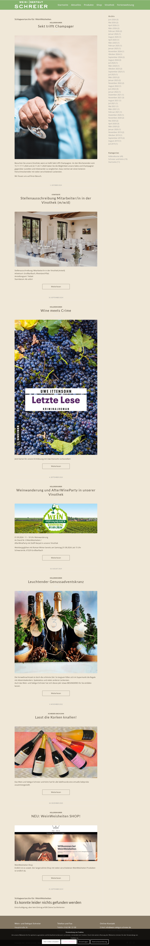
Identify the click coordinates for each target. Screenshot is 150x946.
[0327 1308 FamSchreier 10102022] (56, 97)
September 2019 (115, 138)
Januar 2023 (113, 80)
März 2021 (112, 109)
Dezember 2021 (114, 95)
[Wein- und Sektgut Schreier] (31, 5)
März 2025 (112, 43)
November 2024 (115, 51)
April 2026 (112, 25)
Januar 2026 (113, 34)
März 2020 (112, 126)
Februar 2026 (113, 31)
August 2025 (113, 37)
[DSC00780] (56, 239)
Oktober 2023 (114, 68)
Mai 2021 (112, 106)
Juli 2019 (111, 144)
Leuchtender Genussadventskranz (56, 582)
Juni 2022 (112, 89)
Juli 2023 (111, 74)
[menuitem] (63, 5)
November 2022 (115, 83)
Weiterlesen (56, 286)
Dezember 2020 (114, 115)
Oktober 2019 (114, 135)
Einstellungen (83, 942)
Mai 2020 (112, 121)
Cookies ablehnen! (69, 942)
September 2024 (115, 57)
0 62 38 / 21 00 (70, 927)
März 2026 (112, 28)
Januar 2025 (113, 48)
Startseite (56, 194)
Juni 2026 (112, 19)
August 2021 (113, 100)
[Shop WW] (56, 843)
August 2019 (113, 141)
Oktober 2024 (114, 54)
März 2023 (112, 77)
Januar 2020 (113, 129)
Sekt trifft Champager (56, 26)
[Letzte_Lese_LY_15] (56, 387)
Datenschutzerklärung (99, 942)
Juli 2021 (111, 103)
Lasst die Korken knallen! (56, 717)
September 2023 (115, 71)
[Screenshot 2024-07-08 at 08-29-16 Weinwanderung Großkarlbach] (56, 518)
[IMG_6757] (56, 752)
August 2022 (113, 86)
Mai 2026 (112, 22)
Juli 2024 (111, 63)
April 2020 (112, 123)
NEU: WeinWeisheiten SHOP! (56, 816)
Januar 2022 (113, 92)
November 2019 (115, 132)
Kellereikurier (56, 23)
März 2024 (112, 66)
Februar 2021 (113, 112)
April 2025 (112, 40)
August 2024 (113, 60)
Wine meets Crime (56, 310)
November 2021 (115, 97)
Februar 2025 (113, 45)
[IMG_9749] (56, 632)
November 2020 (115, 118)
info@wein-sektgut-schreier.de (118, 927)
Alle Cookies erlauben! (51, 942)
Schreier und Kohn (56, 714)
